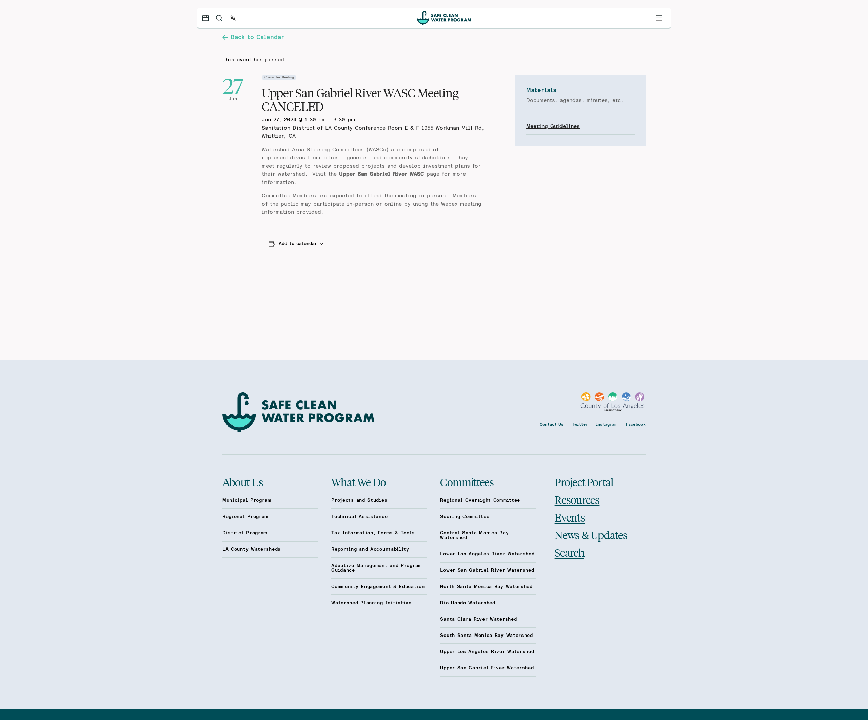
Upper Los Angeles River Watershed (487, 651)
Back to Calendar (257, 37)
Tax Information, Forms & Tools (373, 533)
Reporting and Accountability (370, 549)
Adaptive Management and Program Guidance (376, 568)
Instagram (607, 424)
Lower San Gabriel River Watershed (487, 570)
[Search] (219, 18)
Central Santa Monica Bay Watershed (474, 535)
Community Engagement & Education (378, 586)
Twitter (580, 424)
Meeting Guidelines (553, 126)
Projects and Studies (359, 500)
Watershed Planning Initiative (371, 603)
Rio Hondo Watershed (467, 603)
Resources (577, 499)
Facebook (636, 424)
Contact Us (552, 424)
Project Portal (584, 482)
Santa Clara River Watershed (478, 619)
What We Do (358, 481)
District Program (244, 533)
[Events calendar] (205, 18)
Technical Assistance (359, 516)
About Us (242, 481)
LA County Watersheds (251, 549)
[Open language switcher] (232, 18)
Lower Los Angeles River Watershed (487, 554)
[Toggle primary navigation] (659, 18)
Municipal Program (246, 500)
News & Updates (591, 535)
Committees (467, 481)
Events (570, 517)
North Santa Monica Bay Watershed (486, 586)
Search (569, 552)
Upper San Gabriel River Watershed (487, 668)
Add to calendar (298, 243)
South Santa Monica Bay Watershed (486, 635)
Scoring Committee (464, 516)
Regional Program (245, 516)
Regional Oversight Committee (480, 500)
